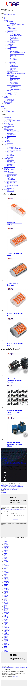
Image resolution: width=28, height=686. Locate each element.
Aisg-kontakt (13, 55)
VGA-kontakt (13, 59)
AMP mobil (18, 485)
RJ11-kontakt (13, 47)
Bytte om (9, 90)
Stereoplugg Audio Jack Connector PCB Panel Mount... (14, 412)
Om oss (5, 18)
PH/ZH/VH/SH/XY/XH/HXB (17, 52)
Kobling (9, 48)
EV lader (12, 87)
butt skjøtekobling (14, 489)
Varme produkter (5, 485)
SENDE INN (4, 458)
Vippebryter (10, 31)
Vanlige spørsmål (8, 102)
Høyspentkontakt (14, 86)
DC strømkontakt (9, 488)
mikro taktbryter (15, 486)
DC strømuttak (10, 25)
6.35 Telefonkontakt (12, 30)
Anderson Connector (15, 49)
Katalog (6, 96)
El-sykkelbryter (14, 92)
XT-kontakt (13, 61)
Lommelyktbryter (14, 38)
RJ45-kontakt (10, 45)
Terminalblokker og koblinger (17, 24)
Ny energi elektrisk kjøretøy (14, 85)
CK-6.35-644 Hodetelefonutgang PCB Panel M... (14, 380)
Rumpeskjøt (13, 23)
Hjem (5, 17)
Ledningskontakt (11, 62)
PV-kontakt (13, 56)
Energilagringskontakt (15, 89)
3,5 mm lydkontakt (11, 28)
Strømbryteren (13, 76)
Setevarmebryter (14, 82)
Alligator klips (13, 64)
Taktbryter (9, 27)
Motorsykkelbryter (14, 79)
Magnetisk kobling (14, 51)
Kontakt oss (7, 103)
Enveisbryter (13, 37)
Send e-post (3, 492)
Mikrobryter (10, 41)
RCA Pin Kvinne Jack (12, 71)
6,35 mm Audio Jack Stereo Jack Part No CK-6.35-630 (15, 444)
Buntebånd (12, 65)
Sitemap (12, 485)
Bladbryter (12, 42)
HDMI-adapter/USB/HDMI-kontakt (16, 73)
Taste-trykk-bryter (14, 40)
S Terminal (12, 58)
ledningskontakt (14, 66)
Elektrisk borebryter (15, 78)
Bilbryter (12, 80)
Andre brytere (10, 75)
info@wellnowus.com (9, 14)
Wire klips (12, 69)
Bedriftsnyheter (10, 100)
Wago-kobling (10, 21)
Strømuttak (9, 72)
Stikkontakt (9, 93)
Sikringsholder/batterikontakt (17, 54)
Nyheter (6, 97)
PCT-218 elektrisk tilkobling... (12, 284)
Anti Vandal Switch (15, 34)
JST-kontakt (13, 68)
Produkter (6, 20)
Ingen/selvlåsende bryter (16, 35)
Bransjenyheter (10, 99)
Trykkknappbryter (11, 33)
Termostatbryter (14, 83)
